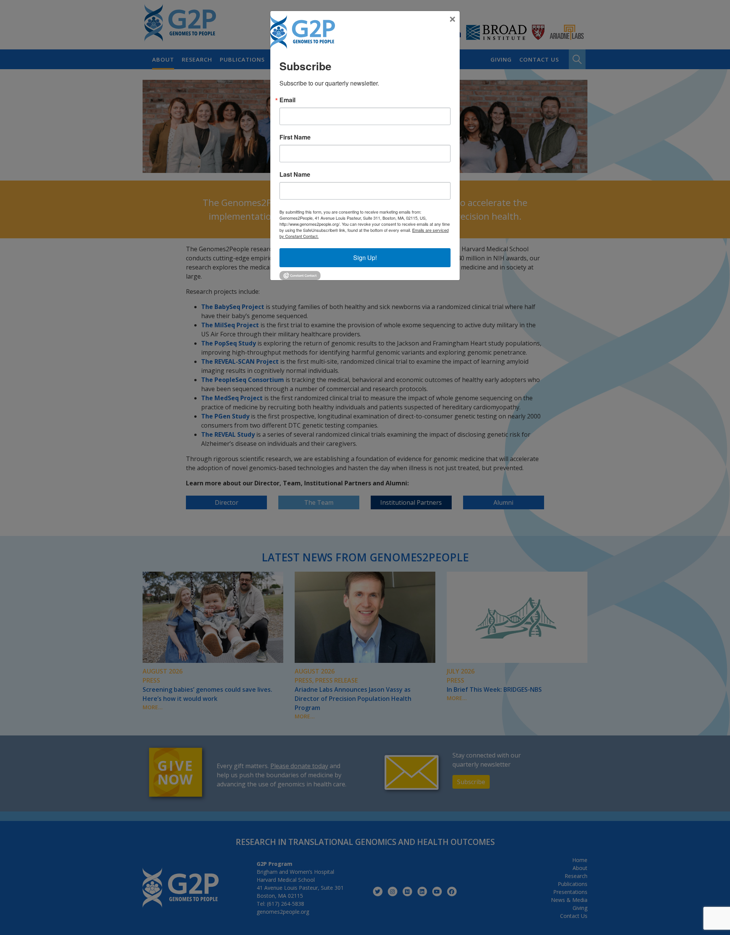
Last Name (294, 174)
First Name (295, 137)
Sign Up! (365, 257)
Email (287, 100)
